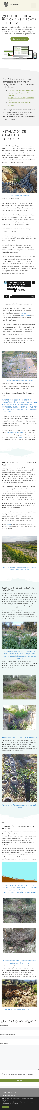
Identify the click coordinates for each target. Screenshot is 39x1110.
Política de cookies (9, 1095)
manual (23, 313)
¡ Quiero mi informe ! (19, 39)
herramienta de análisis (15, 432)
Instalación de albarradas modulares (21, 90)
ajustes (16, 1103)
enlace (9, 524)
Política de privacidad (10, 1092)
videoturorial (25, 315)
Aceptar (6, 1107)
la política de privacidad (24, 1074)
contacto (21, 437)
